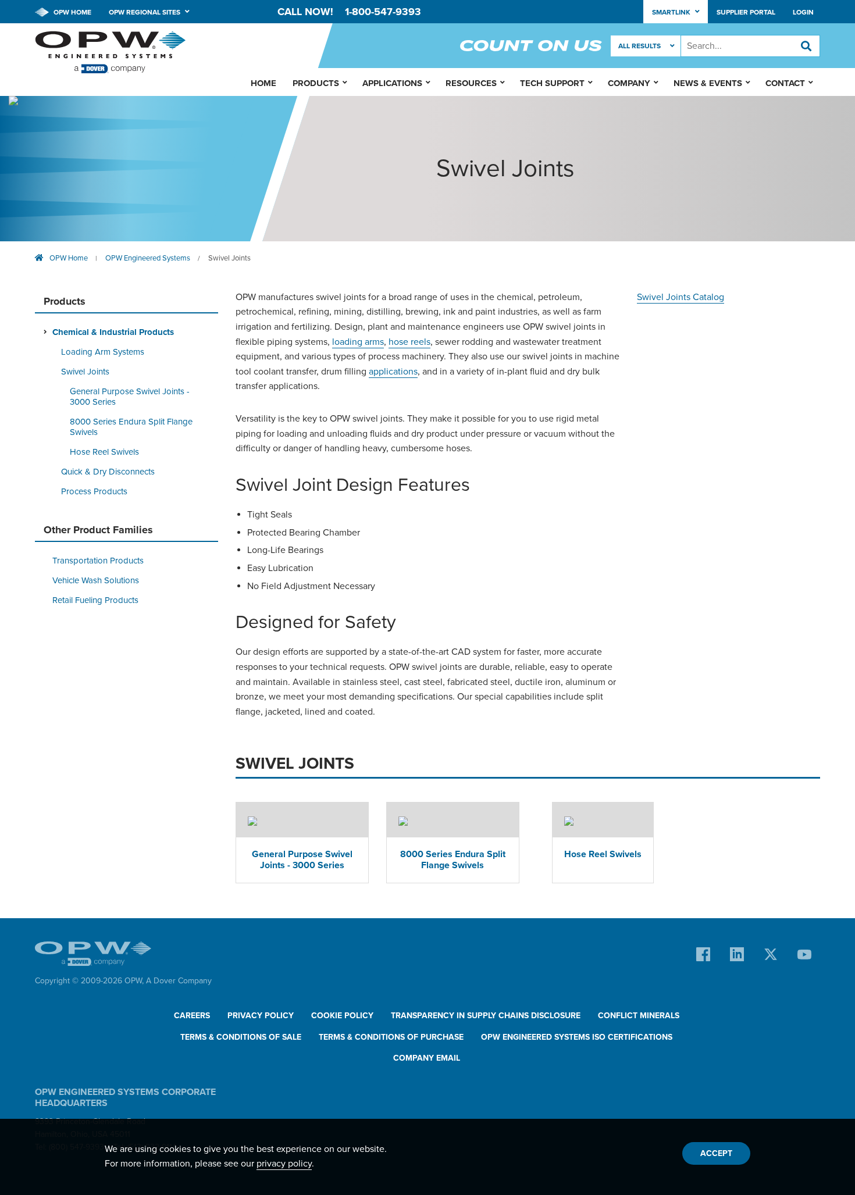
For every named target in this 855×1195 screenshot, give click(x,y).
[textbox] (750, 46)
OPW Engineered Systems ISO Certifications (576, 1037)
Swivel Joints (229, 258)
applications (393, 371)
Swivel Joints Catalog (680, 297)
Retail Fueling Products (95, 600)
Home (263, 83)
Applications (392, 83)
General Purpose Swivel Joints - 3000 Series (130, 396)
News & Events (708, 83)
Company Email (426, 1058)
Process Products (94, 491)
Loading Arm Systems (102, 352)
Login (803, 12)
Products (316, 83)
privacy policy (284, 1163)
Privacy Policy (260, 1016)
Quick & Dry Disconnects (108, 471)
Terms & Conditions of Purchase (391, 1037)
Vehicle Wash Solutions (95, 580)
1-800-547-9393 (383, 11)
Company (629, 83)
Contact (785, 83)
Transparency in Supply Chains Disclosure (485, 1016)
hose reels (409, 342)
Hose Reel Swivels (104, 452)
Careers (192, 1016)
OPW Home (71, 12)
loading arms (358, 342)
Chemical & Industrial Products (113, 332)
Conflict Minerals (638, 1016)
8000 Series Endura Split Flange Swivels (131, 426)
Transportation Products (98, 560)
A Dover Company (179, 981)
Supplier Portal (746, 12)
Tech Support (552, 83)
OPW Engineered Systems (147, 258)
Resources (471, 83)
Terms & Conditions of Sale (240, 1037)
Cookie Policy (342, 1016)
